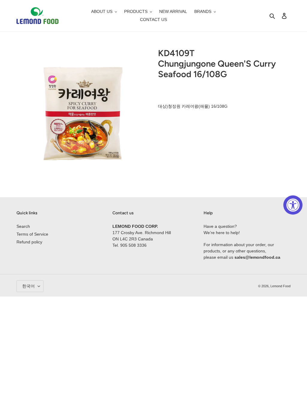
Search (23, 226)
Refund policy (29, 242)
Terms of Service (32, 234)
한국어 (28, 286)
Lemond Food (280, 286)
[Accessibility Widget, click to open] (293, 205)
